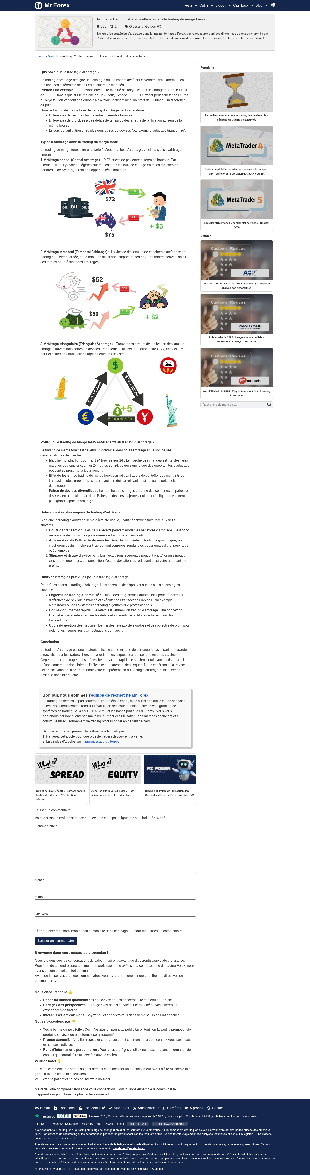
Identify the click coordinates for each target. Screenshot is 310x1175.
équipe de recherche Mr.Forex (120, 695)
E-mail (41, 897)
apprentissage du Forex (101, 741)
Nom (39, 880)
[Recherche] (269, 405)
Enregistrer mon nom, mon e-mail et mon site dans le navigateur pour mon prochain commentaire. (110, 931)
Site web (41, 914)
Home (40, 56)
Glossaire (136, 26)
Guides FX (153, 26)
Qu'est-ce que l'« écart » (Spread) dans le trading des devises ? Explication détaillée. (60, 795)
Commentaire (46, 826)
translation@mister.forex (129, 1148)
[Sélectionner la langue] (273, 4)
